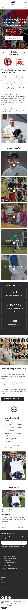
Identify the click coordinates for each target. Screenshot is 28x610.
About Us (3, 577)
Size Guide (3, 582)
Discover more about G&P (11, 398)
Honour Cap (6, 514)
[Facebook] (2, 597)
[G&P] (13, 3)
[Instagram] (9, 597)
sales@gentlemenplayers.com (10, 568)
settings (10, 605)
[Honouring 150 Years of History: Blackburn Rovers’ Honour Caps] (14, 499)
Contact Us (3, 588)
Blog (2, 580)
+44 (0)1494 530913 (9, 565)
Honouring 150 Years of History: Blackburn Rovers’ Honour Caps (12, 511)
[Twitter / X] (6, 597)
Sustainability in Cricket (6, 585)
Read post (21, 527)
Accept (4, 607)
